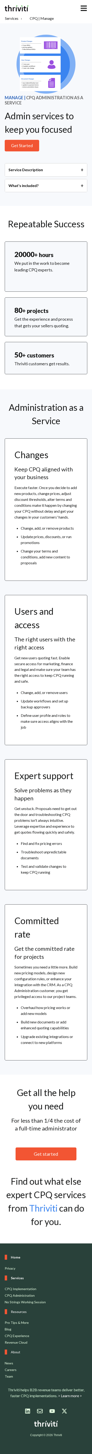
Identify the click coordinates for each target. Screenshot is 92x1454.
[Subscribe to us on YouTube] (52, 1411)
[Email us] (40, 1411)
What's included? (23, 185)
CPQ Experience (17, 1336)
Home (15, 1257)
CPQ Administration (20, 1295)
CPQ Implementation (20, 1289)
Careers (11, 1370)
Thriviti (43, 1208)
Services (11, 18)
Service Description (25, 169)
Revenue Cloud (16, 1342)
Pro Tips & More (17, 1323)
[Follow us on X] (64, 1411)
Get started (46, 1154)
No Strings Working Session (25, 1302)
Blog (8, 1329)
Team (9, 1376)
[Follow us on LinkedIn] (27, 1411)
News (9, 1363)
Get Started (22, 145)
